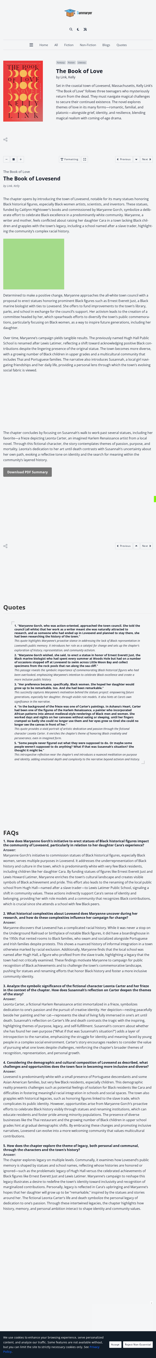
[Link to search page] (71, 29)
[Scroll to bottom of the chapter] (136, 159)
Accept (115, 1344)
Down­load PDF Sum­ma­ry (27, 472)
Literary (82, 62)
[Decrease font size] (6, 159)
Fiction (69, 45)
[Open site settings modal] (85, 29)
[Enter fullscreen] (84, 159)
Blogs (106, 45)
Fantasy (61, 62)
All (56, 45)
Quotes (122, 45)
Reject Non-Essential (138, 1344)
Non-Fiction (88, 45)
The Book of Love (16, 171)
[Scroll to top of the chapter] (136, 546)
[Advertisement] (33, 264)
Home (43, 45)
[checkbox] (78, 29)
